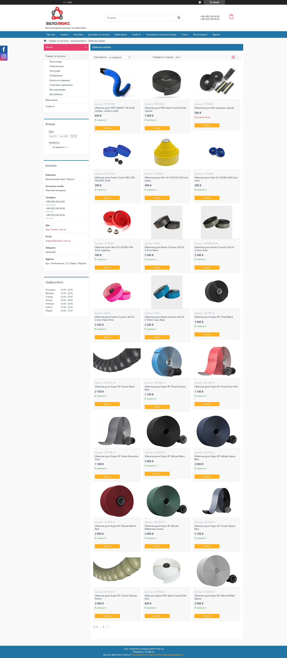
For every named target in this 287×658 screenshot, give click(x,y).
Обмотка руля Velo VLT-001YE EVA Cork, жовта (167, 179)
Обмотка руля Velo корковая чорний (214, 108)
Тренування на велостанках (161, 34)
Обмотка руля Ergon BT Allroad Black (165, 456)
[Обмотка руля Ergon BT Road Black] (216, 292)
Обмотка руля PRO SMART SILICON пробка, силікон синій (115, 109)
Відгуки (216, 34)
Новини (64, 34)
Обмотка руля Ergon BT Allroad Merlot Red (115, 527)
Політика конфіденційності (171, 655)
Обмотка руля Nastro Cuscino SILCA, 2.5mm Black (165, 249)
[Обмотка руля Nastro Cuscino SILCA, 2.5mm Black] (166, 222)
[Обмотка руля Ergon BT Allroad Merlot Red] (117, 501)
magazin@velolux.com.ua (58, 241)
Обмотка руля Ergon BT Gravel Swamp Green (116, 597)
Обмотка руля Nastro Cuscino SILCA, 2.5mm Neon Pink (115, 318)
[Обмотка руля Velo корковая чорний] (216, 83)
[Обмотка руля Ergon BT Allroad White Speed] (216, 570)
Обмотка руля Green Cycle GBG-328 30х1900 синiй (115, 179)
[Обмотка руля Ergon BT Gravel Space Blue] (216, 501)
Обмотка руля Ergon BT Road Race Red (216, 386)
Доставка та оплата (98, 34)
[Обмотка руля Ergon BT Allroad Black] (166, 431)
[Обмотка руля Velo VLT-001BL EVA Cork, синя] (216, 152)
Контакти (78, 34)
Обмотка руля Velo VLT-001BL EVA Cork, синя (216, 179)
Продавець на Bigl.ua (143, 652)
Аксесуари (55, 71)
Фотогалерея (200, 34)
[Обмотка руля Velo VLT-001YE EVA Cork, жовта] (166, 152)
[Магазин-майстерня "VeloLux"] (58, 15)
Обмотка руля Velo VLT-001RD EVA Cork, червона (114, 249)
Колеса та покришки (60, 80)
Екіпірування (56, 75)
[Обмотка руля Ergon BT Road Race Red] (216, 361)
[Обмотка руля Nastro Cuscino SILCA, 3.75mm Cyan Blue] (166, 292)
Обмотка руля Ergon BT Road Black (213, 317)
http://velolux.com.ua (56, 229)
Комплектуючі (78, 40)
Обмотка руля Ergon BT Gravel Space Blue (214, 527)
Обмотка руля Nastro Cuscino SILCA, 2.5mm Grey (214, 249)
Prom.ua (159, 649)
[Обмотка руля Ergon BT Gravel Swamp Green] (117, 570)
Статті (185, 34)
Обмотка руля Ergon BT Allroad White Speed (214, 597)
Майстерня (121, 34)
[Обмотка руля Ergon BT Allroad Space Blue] (216, 431)
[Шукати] (179, 18)
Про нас (50, 34)
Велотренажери (57, 89)
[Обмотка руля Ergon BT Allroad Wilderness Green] (166, 501)
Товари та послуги (58, 40)
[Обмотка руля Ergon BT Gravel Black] (117, 361)
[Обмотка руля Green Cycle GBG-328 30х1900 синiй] (117, 152)
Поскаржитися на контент (145, 655)
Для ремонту (56, 94)
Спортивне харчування (61, 85)
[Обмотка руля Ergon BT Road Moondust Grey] (117, 431)
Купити (107, 128)
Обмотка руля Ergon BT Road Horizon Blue (165, 388)
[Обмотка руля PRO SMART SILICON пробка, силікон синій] (117, 83)
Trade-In (136, 34)
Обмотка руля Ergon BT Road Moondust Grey (116, 458)
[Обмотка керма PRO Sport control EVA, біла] (166, 570)
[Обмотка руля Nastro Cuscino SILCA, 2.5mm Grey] (216, 222)
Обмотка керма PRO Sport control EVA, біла (166, 597)
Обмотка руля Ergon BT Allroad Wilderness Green (161, 527)
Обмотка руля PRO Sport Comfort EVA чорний (165, 109)
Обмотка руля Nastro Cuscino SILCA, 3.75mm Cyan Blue (165, 318)
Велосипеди (56, 61)
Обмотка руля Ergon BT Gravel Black (115, 386)
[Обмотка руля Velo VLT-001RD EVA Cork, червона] (117, 222)
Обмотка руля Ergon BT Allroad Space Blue (215, 458)
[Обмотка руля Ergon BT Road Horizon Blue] (166, 361)
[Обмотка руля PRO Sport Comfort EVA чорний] (166, 83)
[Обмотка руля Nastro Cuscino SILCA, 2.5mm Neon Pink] (117, 292)
